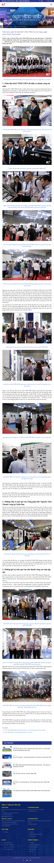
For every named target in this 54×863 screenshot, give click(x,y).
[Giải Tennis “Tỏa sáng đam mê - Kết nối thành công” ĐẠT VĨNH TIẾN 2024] (7, 782)
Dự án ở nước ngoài (8, 849)
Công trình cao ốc (8, 842)
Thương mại (33, 836)
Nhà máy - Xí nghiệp (9, 844)
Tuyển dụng (33, 849)
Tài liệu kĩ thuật (33, 847)
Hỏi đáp (31, 842)
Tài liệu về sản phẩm (34, 844)
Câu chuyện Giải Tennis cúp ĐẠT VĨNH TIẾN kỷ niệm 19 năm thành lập (31, 790)
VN (51, 1)
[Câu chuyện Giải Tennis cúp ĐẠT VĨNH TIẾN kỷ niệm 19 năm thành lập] (7, 792)
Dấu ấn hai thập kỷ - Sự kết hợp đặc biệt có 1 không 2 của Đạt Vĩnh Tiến (32, 757)
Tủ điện (31, 832)
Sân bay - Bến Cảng (8, 847)
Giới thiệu (6, 832)
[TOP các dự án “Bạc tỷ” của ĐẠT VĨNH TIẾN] (7, 773)
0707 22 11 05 (11, 1)
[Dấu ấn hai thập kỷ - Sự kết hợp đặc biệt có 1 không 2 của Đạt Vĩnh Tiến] (7, 756)
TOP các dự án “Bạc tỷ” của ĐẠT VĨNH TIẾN (24, 773)
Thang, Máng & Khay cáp (36, 834)
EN (48, 1)
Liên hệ (31, 851)
